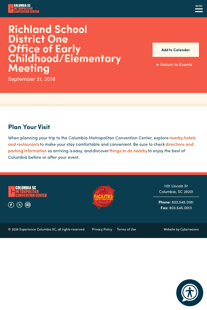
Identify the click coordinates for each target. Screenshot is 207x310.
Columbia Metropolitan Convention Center (23, 8)
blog (28, 205)
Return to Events (176, 64)
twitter (19, 205)
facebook (11, 205)
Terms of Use (126, 229)
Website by (181, 229)
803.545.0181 (183, 202)
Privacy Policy (102, 229)
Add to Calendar (175, 49)
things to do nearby (128, 150)
